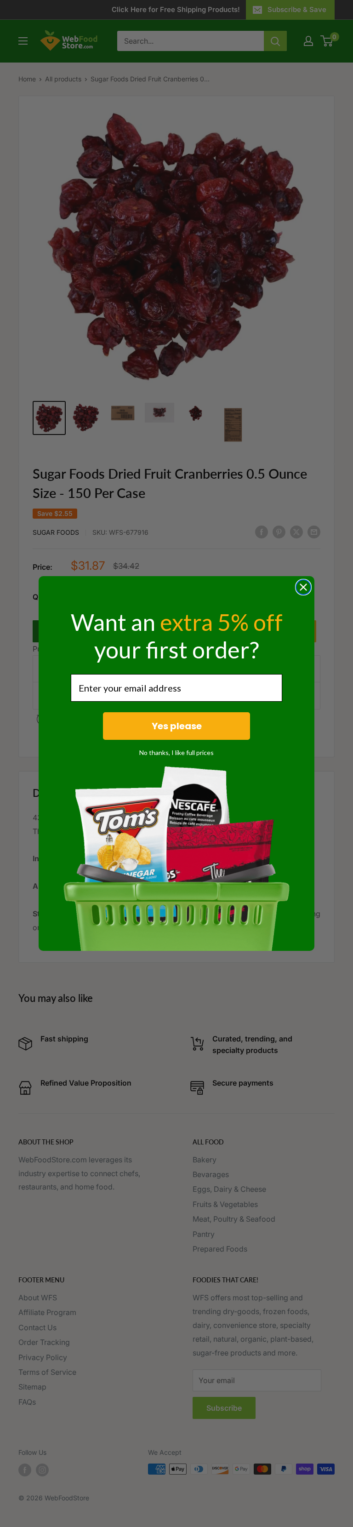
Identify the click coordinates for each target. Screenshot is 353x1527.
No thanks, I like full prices (176, 752)
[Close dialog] (303, 587)
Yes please (177, 726)
